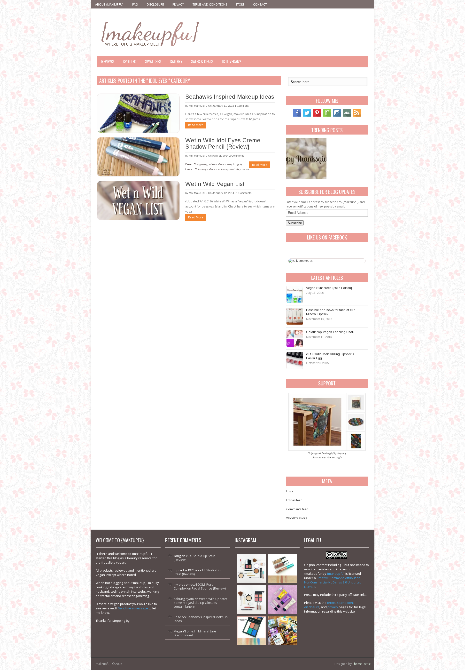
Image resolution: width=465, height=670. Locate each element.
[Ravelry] (327, 115)
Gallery (176, 61)
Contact (260, 4)
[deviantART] (347, 115)
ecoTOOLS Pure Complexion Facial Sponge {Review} (200, 586)
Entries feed (294, 500)
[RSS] (357, 115)
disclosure (311, 607)
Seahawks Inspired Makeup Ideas (229, 96)
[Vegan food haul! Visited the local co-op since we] (282, 630)
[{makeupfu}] (149, 33)
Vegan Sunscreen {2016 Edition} (329, 288)
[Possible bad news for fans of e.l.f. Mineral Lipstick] (294, 316)
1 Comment (241, 105)
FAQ (135, 4)
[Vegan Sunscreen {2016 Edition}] (294, 294)
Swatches (153, 61)
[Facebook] (297, 115)
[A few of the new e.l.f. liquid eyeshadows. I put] (282, 568)
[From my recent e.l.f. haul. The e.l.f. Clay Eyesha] (251, 630)
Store (240, 4)
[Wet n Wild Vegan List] (138, 200)
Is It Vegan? (231, 61)
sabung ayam (184, 599)
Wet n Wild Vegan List (215, 184)
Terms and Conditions (210, 4)
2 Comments (236, 155)
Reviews (107, 61)
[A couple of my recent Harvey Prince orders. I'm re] (282, 599)
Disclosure (155, 4)
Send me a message (133, 608)
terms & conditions (341, 602)
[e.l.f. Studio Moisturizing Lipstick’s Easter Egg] (294, 360)
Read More (195, 125)
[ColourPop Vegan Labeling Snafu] (294, 338)
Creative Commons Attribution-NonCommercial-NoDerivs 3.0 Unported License (333, 582)
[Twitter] (307, 115)
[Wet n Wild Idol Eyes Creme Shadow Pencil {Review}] (138, 156)
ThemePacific (361, 664)
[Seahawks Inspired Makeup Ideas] (138, 113)
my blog (179, 584)
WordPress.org (296, 518)
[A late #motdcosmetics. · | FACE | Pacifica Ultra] (251, 568)
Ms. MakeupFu (198, 105)
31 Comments (243, 192)
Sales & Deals (202, 61)
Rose (177, 617)
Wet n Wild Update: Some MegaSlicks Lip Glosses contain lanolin (200, 603)
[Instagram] (337, 115)
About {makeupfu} (109, 4)
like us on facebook (327, 237)
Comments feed (297, 509)
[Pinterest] (317, 115)
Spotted (129, 61)
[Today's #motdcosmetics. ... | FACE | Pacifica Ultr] (251, 599)
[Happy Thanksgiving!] (306, 158)
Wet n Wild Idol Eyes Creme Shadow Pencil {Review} (222, 143)
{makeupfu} (336, 573)
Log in (290, 491)
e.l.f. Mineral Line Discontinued (195, 633)
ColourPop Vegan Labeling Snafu (330, 332)
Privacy (178, 4)
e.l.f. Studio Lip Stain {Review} (194, 558)
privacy (332, 607)
